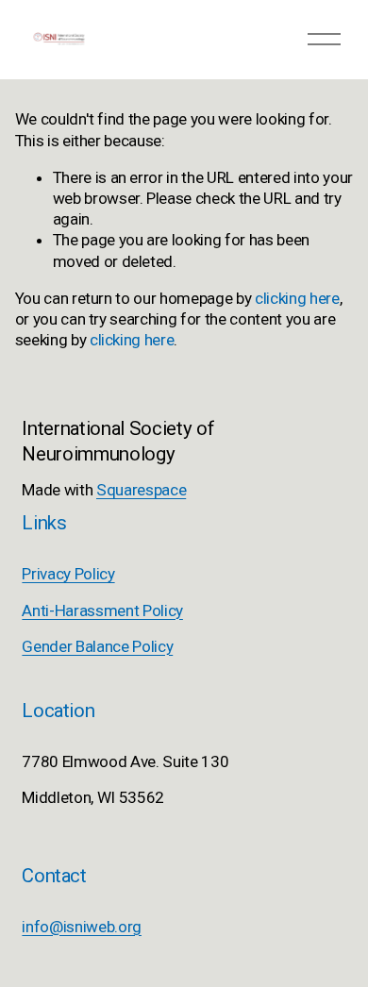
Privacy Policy (68, 573)
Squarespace (141, 489)
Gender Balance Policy (97, 646)
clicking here (297, 298)
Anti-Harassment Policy (102, 610)
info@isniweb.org (82, 926)
